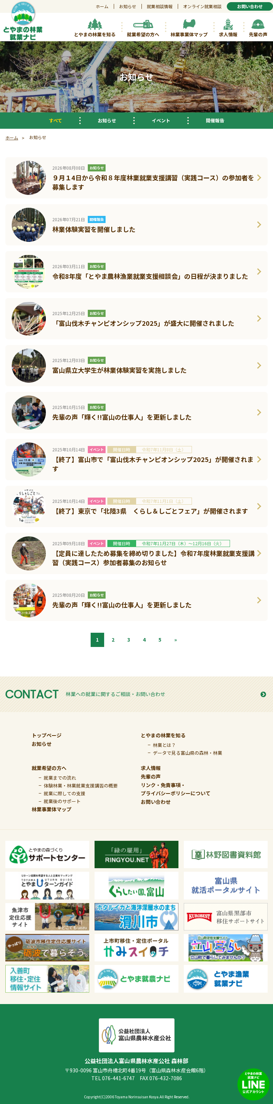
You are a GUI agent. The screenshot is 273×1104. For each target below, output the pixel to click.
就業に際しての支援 (64, 793)
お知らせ (127, 6)
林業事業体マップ (51, 809)
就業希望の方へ (49, 767)
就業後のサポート (62, 801)
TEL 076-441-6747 (113, 1078)
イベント (161, 120)
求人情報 (151, 767)
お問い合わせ (156, 801)
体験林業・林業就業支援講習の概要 (81, 785)
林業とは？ (164, 745)
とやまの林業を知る (163, 735)
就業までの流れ (60, 777)
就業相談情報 (159, 6)
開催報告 (215, 120)
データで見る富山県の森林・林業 (187, 752)
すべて (55, 120)
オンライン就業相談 (202, 6)
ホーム (102, 6)
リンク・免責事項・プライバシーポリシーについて (175, 789)
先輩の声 (151, 776)
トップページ (46, 735)
